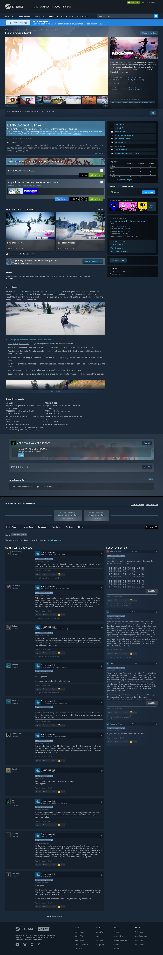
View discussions (117, 248)
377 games (15, 803)
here (50, 486)
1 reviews (15, 588)
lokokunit (15, 700)
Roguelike (145, 102)
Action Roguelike (134, 102)
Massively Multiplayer (128, 221)
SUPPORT (68, 6)
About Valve (100, 932)
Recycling (100, 945)
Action (113, 102)
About (58, 6)
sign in (144, 2)
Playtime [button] (69, 527)
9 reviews (15, 667)
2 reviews (15, 876)
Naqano (15, 664)
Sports (125, 102)
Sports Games (19, 30)
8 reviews (15, 772)
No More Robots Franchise (35, 30)
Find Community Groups (119, 251)
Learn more (77, 134)
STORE (34, 6)
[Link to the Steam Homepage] (14, 9)
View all (150, 479)
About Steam (79, 932)
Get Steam (139, 932)
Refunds (116, 949)
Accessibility (118, 936)
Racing (119, 102)
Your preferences (152, 505)
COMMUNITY (46, 6)
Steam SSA (79, 936)
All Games (8, 30)
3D (151, 102)
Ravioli (14, 769)
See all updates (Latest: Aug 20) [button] (23, 254)
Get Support (139, 940)
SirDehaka (16, 586)
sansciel (15, 834)
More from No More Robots (33, 443)
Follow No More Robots (32, 449)
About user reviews (137, 505)
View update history (118, 241)
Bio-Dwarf (15, 873)
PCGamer (9, 279)
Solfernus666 (17, 734)
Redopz (15, 626)
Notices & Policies (120, 940)
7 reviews (15, 736)
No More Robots (134, 90)
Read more (99, 153)
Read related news (117, 245)
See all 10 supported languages (121, 180)
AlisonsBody (17, 552)
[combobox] (125, 16)
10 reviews (15, 805)
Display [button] (81, 527)
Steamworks (79, 940)
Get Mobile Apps (141, 936)
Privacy (116, 932)
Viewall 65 (151, 207)
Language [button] (42, 527)
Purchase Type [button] (27, 527)
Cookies (116, 945)
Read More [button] (152, 591)
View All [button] (100, 210)
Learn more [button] (148, 192)
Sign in (9, 111)
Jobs (98, 936)
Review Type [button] (11, 527)
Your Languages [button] (18, 535)
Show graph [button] (150, 527)
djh (13, 800)
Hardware (99, 940)
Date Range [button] (56, 527)
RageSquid (132, 87)
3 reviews (15, 554)
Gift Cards (78, 949)
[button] (9, 16)
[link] (79, 199)
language (152, 2)
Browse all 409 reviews (55, 917)
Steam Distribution (81, 945)
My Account (139, 945)
